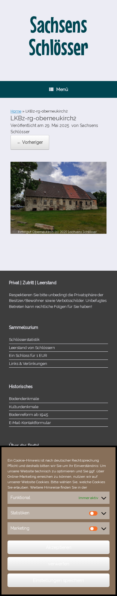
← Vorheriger (30, 142)
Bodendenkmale (24, 398)
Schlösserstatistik (24, 339)
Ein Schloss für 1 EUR (28, 355)
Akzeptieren (58, 547)
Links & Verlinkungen (28, 363)
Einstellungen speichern (58, 580)
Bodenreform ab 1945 (28, 414)
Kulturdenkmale (23, 407)
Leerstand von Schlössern (32, 347)
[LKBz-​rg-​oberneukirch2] (58, 232)
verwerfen (58, 564)
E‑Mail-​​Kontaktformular (30, 422)
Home (15, 111)
